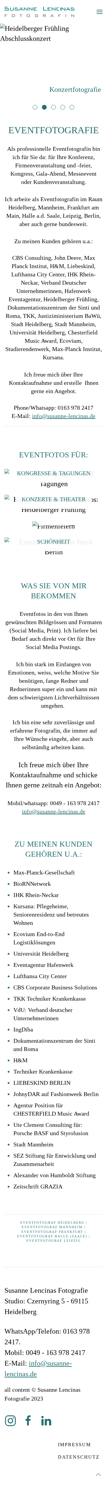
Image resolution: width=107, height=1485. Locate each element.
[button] (100, 12)
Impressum (74, 1444)
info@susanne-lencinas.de (63, 416)
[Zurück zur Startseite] (39, 12)
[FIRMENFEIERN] (53, 526)
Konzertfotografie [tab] (46, 108)
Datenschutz (79, 1457)
